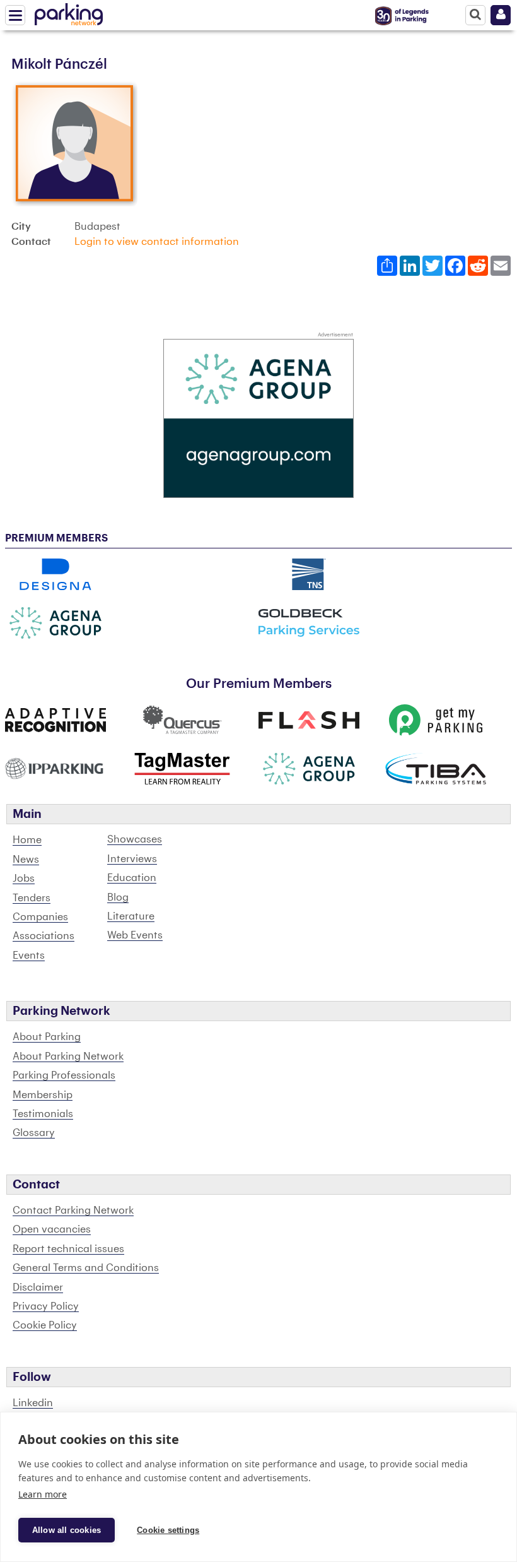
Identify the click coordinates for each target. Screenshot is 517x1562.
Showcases (134, 839)
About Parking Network (68, 1056)
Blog (118, 897)
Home (27, 840)
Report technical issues (68, 1249)
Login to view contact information (156, 242)
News (26, 860)
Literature (130, 916)
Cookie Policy (45, 1325)
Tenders (31, 898)
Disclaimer (38, 1287)
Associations (43, 936)
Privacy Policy (46, 1306)
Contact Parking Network (73, 1210)
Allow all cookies (66, 1530)
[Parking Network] (69, 12)
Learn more (42, 1494)
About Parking (47, 1037)
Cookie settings (168, 1530)
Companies (40, 917)
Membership (43, 1095)
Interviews (132, 859)
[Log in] (501, 15)
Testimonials (43, 1114)
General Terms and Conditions (86, 1268)
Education (131, 878)
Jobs (24, 878)
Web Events (135, 935)
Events (29, 955)
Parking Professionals (64, 1075)
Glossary (34, 1133)
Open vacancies (52, 1229)
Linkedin (33, 1403)
